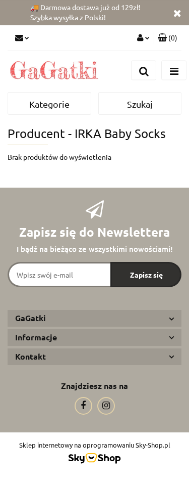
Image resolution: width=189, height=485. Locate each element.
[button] (167, 38)
